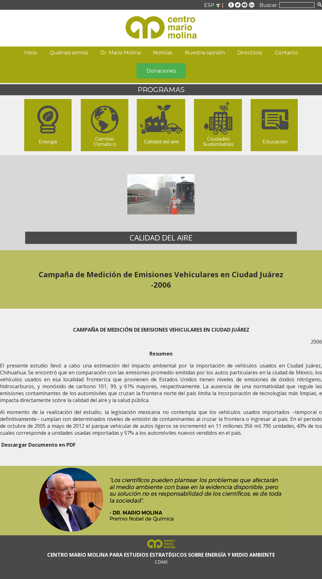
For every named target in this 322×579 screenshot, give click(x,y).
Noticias (162, 53)
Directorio (249, 53)
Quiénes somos (69, 53)
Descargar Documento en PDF (38, 444)
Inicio (30, 53)
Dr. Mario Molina (120, 53)
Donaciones (161, 71)
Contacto (286, 53)
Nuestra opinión (205, 53)
